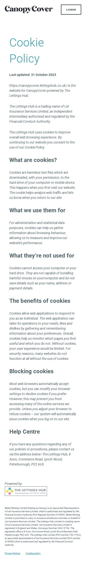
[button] (71, 10)
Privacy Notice (12, 553)
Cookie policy (33, 553)
